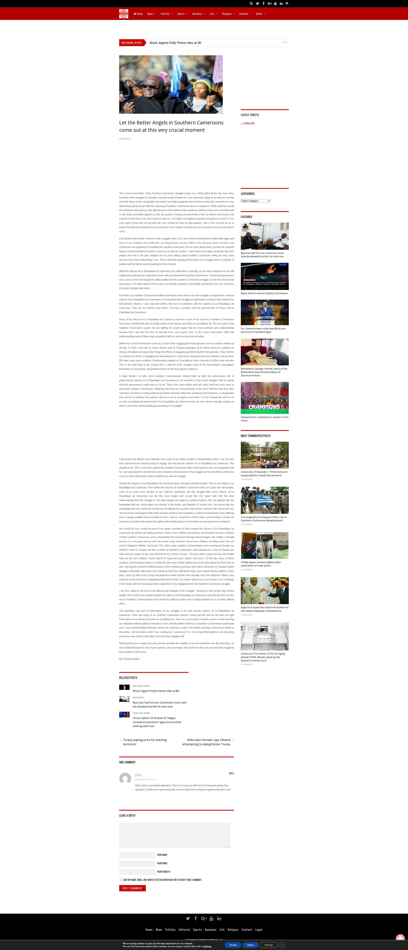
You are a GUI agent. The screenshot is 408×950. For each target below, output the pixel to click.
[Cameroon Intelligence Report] (123, 16)
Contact (243, 13)
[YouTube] (275, 3)
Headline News (141, 717)
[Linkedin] (281, 3)
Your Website (163, 876)
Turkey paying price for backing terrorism (143, 746)
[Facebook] (263, 3)
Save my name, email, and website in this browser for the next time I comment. (162, 884)
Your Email (162, 867)
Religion (226, 13)
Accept (233, 944)
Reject (250, 944)
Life (212, 13)
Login (258, 934)
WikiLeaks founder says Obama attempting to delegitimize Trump (208, 746)
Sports (181, 13)
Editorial (138, 702)
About (259, 13)
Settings (269, 944)
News (150, 13)
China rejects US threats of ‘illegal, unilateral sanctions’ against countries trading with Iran (157, 726)
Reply (231, 777)
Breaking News (141, 690)
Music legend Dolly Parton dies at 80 (156, 695)
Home (139, 13)
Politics (165, 13)
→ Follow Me (248, 127)
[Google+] (269, 3)
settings (207, 946)
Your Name (162, 859)
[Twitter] (257, 3)
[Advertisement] (204, 29)
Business (197, 13)
